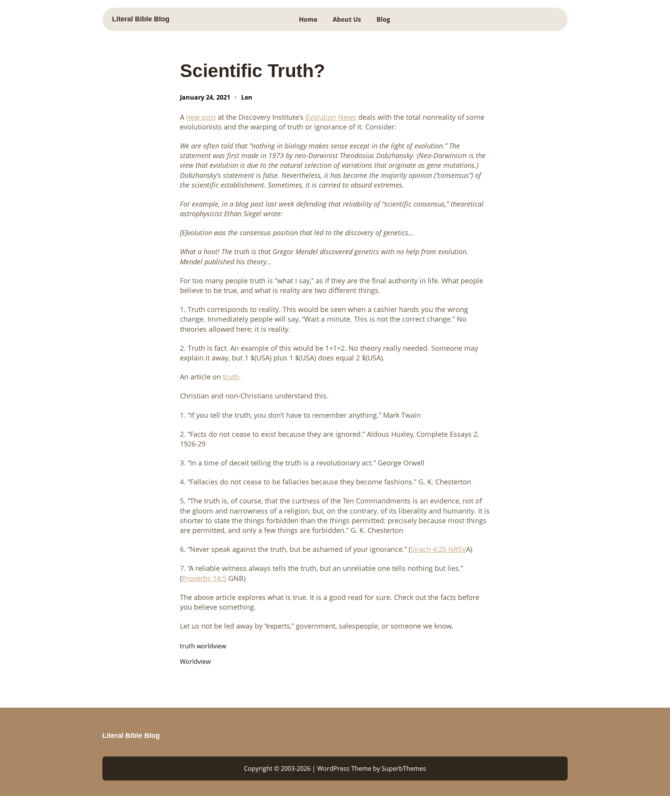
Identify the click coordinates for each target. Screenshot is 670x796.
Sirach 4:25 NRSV (438, 549)
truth (187, 646)
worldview (211, 646)
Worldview (195, 661)
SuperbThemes (404, 768)
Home (308, 19)
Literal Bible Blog (140, 19)
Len (246, 97)
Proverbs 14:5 (204, 578)
